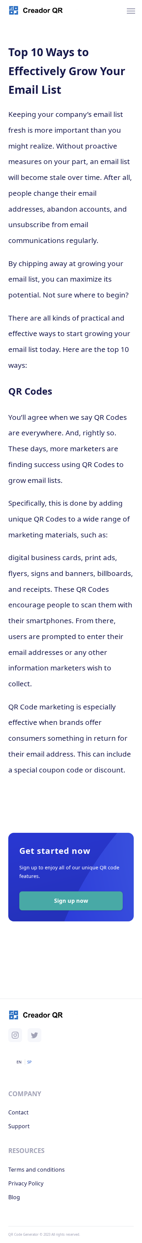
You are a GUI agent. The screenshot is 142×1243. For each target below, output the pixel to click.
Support (19, 1126)
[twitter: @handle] (34, 1035)
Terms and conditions (36, 1169)
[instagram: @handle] (15, 1035)
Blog (14, 1197)
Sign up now (71, 901)
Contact (18, 1112)
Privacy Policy (25, 1183)
